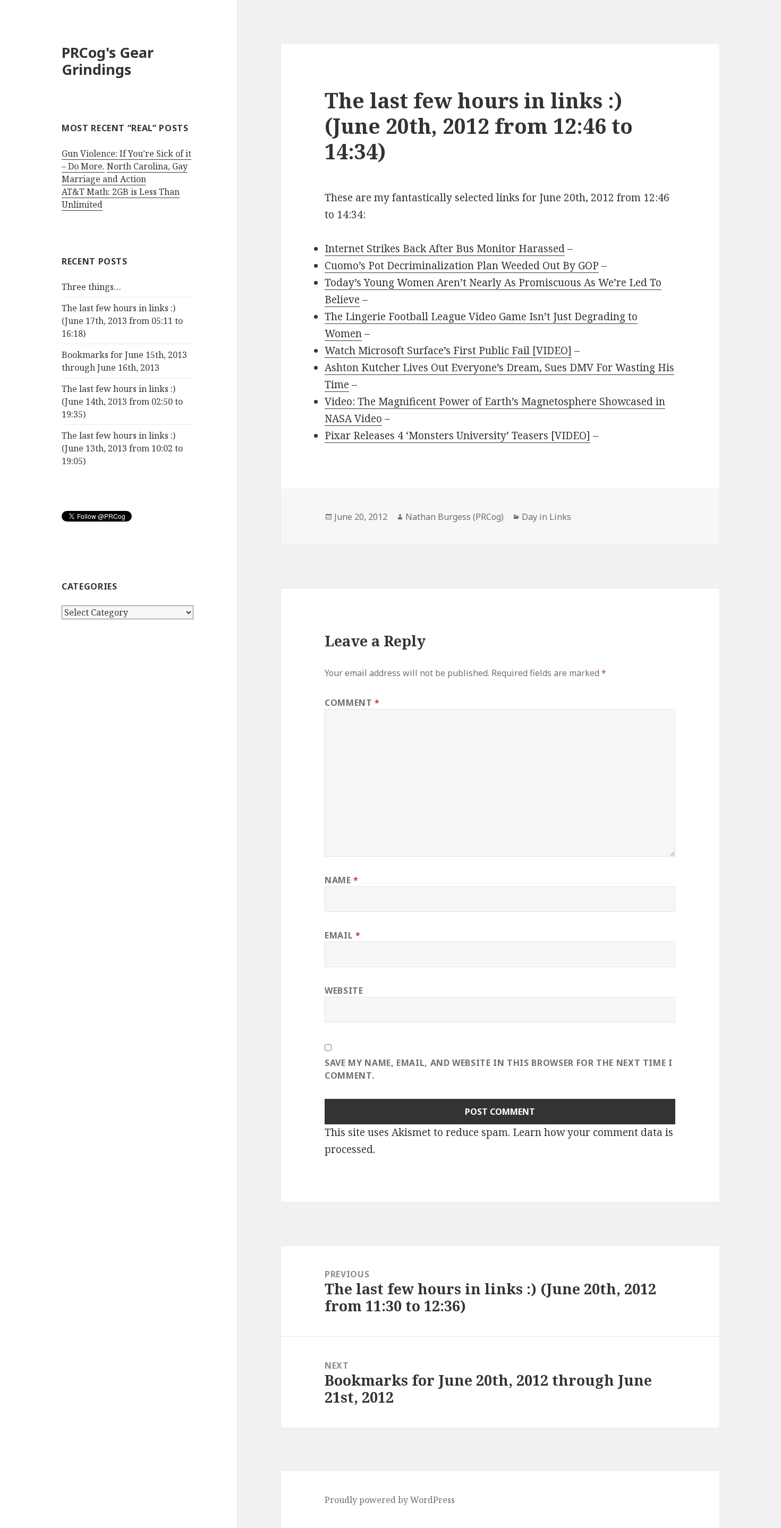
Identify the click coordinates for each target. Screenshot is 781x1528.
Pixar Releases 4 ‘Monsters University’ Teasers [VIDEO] (457, 435)
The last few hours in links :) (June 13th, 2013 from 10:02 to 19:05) (122, 448)
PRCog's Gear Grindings (108, 60)
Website (344, 990)
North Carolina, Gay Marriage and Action (125, 172)
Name (342, 880)
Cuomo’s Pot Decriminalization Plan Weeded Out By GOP (462, 265)
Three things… (91, 287)
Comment (352, 702)
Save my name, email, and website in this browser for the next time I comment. (499, 1069)
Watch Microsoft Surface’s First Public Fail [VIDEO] (448, 350)
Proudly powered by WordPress (390, 1500)
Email (342, 935)
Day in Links (546, 517)
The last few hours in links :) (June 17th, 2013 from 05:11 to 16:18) (122, 320)
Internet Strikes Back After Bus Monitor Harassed (445, 248)
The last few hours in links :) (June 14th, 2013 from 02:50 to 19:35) (122, 401)
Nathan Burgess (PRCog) (454, 517)
